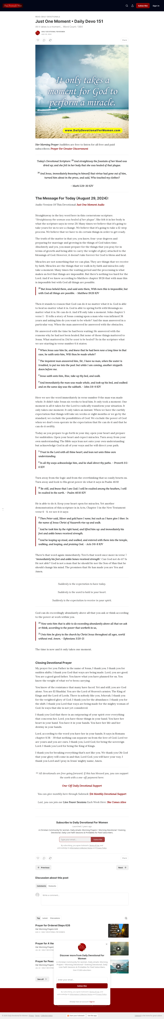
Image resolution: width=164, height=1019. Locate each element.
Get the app (92, 1015)
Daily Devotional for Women (53, 32)
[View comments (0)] (44, 40)
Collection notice (47, 1015)
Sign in (156, 5)
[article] (82, 931)
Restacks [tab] (52, 886)
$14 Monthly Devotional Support (108, 793)
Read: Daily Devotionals (47, 17)
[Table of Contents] (3, 509)
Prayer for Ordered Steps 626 (52, 925)
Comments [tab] (41, 886)
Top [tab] (38, 918)
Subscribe (143, 5)
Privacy (31, 1015)
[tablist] (46, 886)
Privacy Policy (101, 994)
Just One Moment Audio (90, 204)
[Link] (32, 198)
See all (40, 979)
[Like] (37, 40)
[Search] (126, 5)
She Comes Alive (116, 802)
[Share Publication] (132, 5)
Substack (138, 1015)
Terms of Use (94, 992)
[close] (107, 944)
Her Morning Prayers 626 (46, 929)
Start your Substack (77, 1015)
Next (120, 867)
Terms (37, 1015)
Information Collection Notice (81, 994)
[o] (118, 930)
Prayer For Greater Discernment (69, 148)
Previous (45, 867)
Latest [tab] (45, 918)
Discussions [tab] (55, 918)
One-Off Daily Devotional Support (82, 785)
